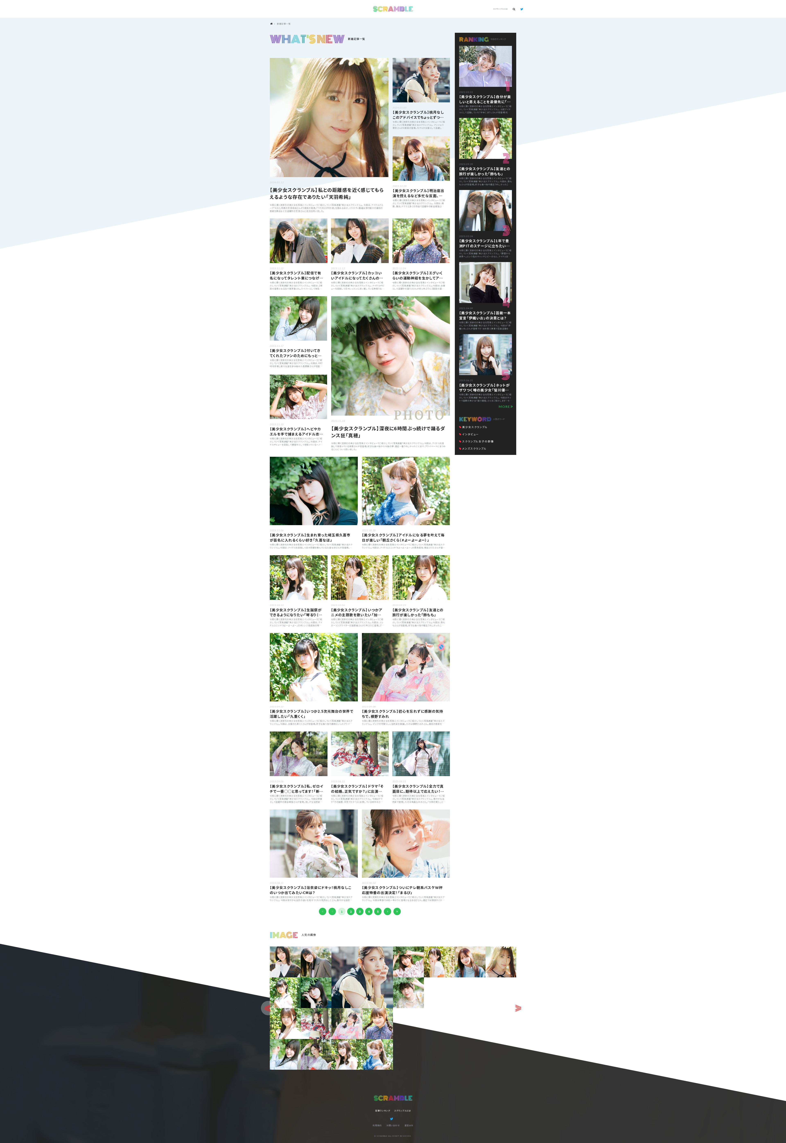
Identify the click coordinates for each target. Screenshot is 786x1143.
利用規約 (377, 1125)
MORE (504, 406)
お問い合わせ (393, 1125)
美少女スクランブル (475, 427)
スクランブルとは (500, 9)
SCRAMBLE (393, 9)
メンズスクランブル (474, 448)
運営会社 (408, 1125)
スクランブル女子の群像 (478, 441)
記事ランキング (382, 1110)
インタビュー (470, 434)
